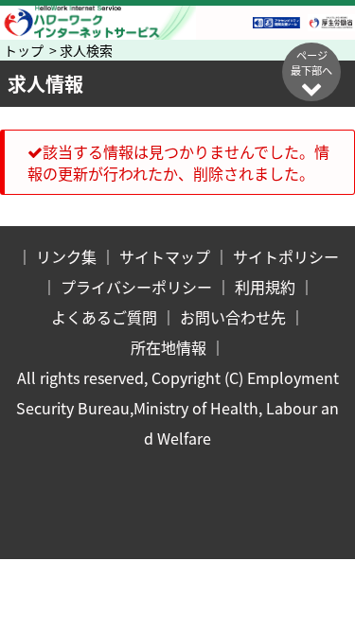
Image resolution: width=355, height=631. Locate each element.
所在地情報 (168, 347)
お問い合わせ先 (233, 317)
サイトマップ (164, 256)
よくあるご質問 (104, 317)
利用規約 (265, 286)
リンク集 (66, 256)
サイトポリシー (286, 256)
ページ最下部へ (311, 62)
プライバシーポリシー (136, 286)
